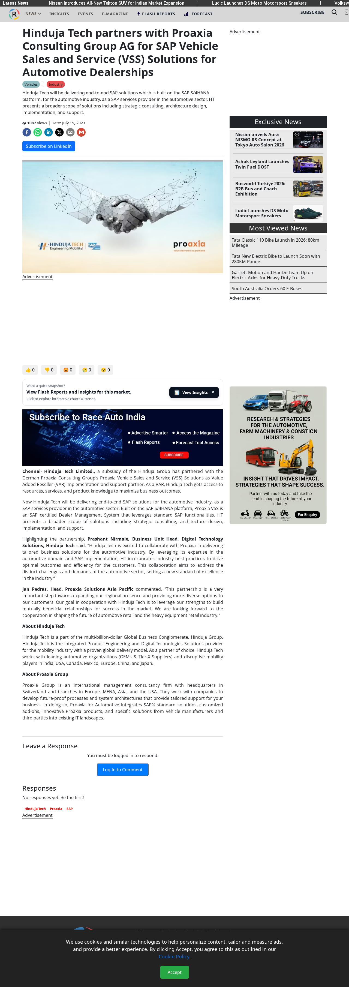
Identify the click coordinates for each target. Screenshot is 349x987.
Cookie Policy (174, 956)
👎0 (48, 370)
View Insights (194, 392)
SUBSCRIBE (312, 12)
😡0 (67, 370)
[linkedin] (48, 132)
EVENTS (85, 13)
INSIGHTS (59, 13)
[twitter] (59, 132)
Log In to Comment (123, 770)
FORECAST (202, 13)
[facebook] (26, 132)
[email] (70, 132)
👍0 (30, 370)
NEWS (31, 13)
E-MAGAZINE (115, 13)
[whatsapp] (37, 132)
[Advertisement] (122, 322)
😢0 (86, 370)
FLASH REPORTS (158, 13)
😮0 (105, 370)
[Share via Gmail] (81, 132)
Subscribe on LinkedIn (49, 146)
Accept (175, 972)
